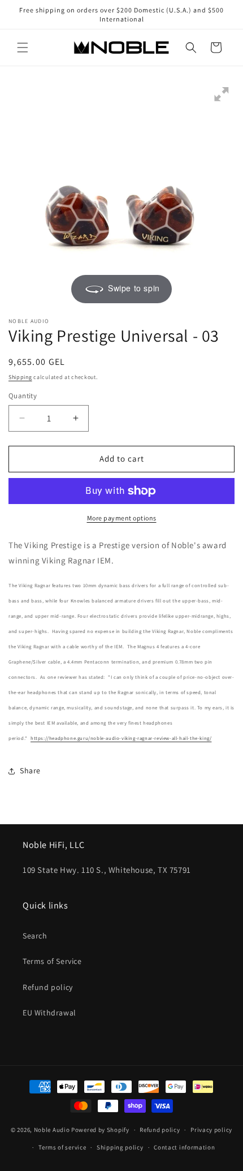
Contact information (184, 1147)
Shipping (20, 377)
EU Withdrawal (49, 1013)
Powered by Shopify (100, 1130)
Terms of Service (52, 961)
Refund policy (48, 987)
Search (35, 936)
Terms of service (62, 1147)
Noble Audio (52, 1130)
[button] (22, 47)
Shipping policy (120, 1147)
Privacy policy (211, 1130)
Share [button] (30, 770)
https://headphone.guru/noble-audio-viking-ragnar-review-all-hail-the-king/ (121, 738)
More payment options (122, 518)
